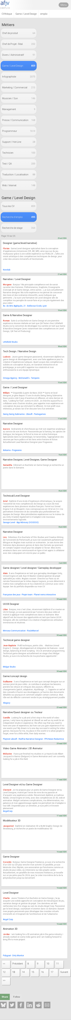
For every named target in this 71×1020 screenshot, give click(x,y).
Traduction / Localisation (18, 174)
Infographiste (18, 76)
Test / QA (18, 163)
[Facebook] (21, 1005)
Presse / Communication (18, 120)
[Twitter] (12, 1005)
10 (48, 963)
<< (4, 963)
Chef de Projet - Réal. (18, 44)
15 (33, 972)
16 (42, 972)
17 (52, 972)
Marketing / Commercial (18, 87)
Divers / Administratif (18, 55)
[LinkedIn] (29, 1005)
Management (18, 109)
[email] (47, 1005)
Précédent (17, 963)
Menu (64, 4)
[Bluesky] (3, 1005)
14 (23, 972)
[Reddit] (38, 1005)
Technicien (18, 152)
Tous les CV (18, 206)
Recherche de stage (18, 228)
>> (4, 980)
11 (57, 963)
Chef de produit (18, 33)
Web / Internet (18, 185)
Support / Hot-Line (18, 142)
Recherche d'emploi (18, 217)
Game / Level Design (18, 65)
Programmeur (18, 131)
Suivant (64, 972)
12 (4, 972)
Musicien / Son (18, 98)
